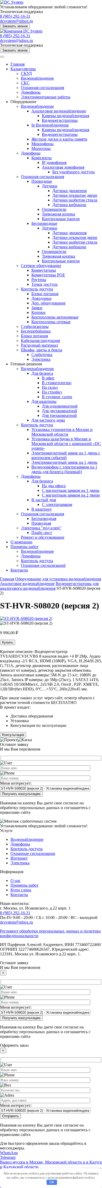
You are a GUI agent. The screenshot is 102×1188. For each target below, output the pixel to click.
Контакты (19, 570)
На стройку (52, 392)
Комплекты (41, 158)
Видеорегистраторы (60, 120)
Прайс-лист (41, 532)
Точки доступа (44, 284)
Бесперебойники (36, 331)
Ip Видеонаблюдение (50, 125)
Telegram (7, 1157)
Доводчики (41, 298)
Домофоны (31, 92)
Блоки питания (44, 293)
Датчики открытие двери (74, 195)
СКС (25, 83)
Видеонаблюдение (37, 78)
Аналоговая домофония (63, 167)
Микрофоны (42, 144)
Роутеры (38, 279)
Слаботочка (41, 354)
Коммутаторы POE (48, 275)
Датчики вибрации (69, 204)
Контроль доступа (37, 289)
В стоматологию (56, 382)
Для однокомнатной (60, 406)
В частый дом (43, 500)
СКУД (26, 73)
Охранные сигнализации (32, 853)
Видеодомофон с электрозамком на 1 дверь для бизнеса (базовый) (64, 469)
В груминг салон (57, 397)
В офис (48, 378)
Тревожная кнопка (58, 214)
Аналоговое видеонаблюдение (58, 111)
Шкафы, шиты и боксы (41, 350)
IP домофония (54, 162)
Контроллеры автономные (54, 317)
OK (51, 1182)
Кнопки (38, 312)
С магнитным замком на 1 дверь (70, 490)
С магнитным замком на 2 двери (71, 495)
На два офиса (54, 486)
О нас (15, 880)
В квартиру (41, 509)
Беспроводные (44, 223)
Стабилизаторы (35, 326)
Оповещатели (54, 209)
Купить (7, 642)
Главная (17, 64)
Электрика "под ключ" (41, 528)
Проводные (41, 181)
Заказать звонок (15, 26)
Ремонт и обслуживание (42, 537)
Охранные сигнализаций (43, 565)
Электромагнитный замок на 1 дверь (64, 462)
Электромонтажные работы (45, 97)
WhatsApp (9, 1153)
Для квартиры (43, 401)
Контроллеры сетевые (51, 322)
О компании (21, 542)
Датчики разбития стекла (74, 200)
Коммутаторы (43, 270)
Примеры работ (24, 546)
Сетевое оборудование (41, 265)
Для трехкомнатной (59, 415)
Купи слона (20, 890)
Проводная (41, 523)
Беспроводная (43, 518)
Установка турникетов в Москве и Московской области (62, 431)
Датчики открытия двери (74, 237)
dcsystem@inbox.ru (16, 21)
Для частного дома (48, 420)
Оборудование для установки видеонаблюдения (58, 579)
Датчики (49, 186)
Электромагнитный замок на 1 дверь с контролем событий (65, 455)
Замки (36, 308)
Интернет (19, 858)
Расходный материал (39, 345)
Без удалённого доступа (73, 172)
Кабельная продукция (40, 340)
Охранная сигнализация (42, 87)
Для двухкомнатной (59, 411)
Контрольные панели (61, 219)
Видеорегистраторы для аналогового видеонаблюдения (49, 585)
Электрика (40, 359)
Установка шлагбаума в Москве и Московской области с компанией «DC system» (66, 443)
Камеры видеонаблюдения (65, 115)
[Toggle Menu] (2, 57)
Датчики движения (69, 190)
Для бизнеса (42, 373)
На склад (50, 387)
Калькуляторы (23, 69)
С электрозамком (57, 504)
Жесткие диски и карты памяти (59, 139)
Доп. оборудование (48, 303)
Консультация (13, 735)
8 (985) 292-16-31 (15, 16)
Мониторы (41, 148)
